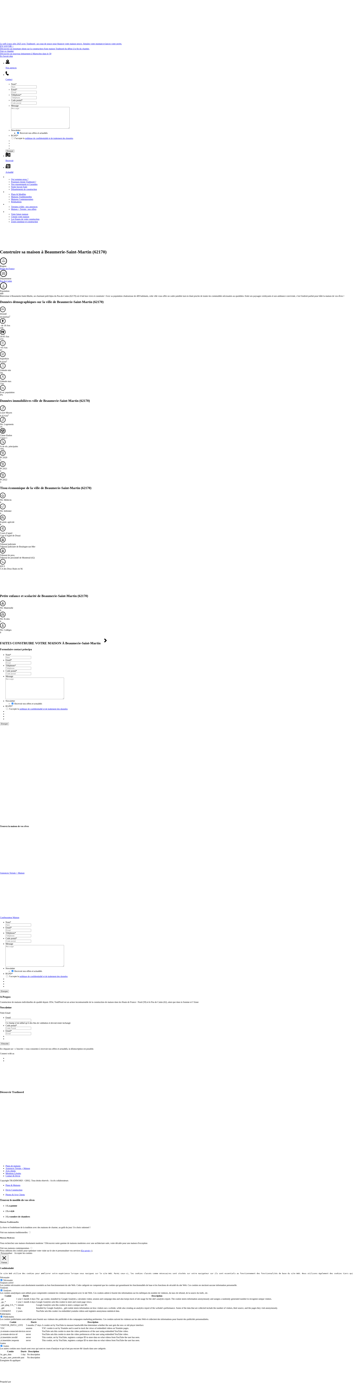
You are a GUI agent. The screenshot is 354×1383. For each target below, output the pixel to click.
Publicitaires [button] (5, 1314)
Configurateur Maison (9, 917)
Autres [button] (3, 1343)
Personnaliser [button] (6, 1253)
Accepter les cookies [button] (23, 1253)
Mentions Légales (13, 1173)
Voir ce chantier (7, 51)
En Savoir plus (6, 56)
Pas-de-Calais (6, 281)
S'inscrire (4, 1044)
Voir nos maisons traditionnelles (14, 1232)
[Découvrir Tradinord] (32, 1140)
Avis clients (11, 1171)
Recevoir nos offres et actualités (34, 133)
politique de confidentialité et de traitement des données (49, 138)
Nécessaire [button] (4, 1277)
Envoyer (10, 151)
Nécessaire (8, 1280)
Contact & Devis (13, 1176)
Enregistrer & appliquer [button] (10, 1360)
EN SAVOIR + (7, 46)
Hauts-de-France (7, 268)
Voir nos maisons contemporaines (14, 1248)
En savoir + (86, 1250)
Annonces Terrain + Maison (12, 873)
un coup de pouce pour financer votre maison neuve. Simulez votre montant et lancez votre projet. (61, 44)
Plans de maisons (13, 1166)
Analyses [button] (4, 1288)
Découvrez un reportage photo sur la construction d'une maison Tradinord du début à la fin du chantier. (44, 49)
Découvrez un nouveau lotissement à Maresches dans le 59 (25, 54)
